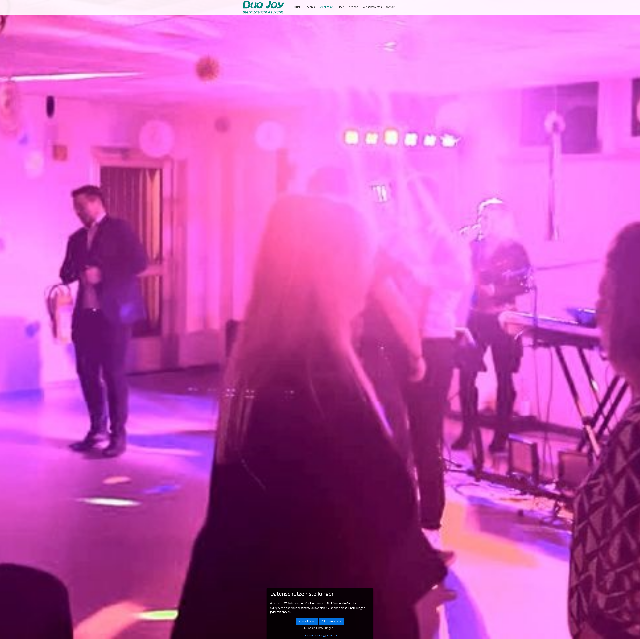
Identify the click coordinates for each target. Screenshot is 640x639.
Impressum (332, 635)
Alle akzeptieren (331, 621)
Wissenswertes (372, 7)
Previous (4, 327)
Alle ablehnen (307, 621)
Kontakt (391, 7)
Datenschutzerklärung (313, 635)
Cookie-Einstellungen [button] (319, 628)
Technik (310, 7)
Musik (297, 7)
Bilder (340, 7)
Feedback (353, 7)
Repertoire (326, 7)
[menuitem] (297, 7)
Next (635, 327)
